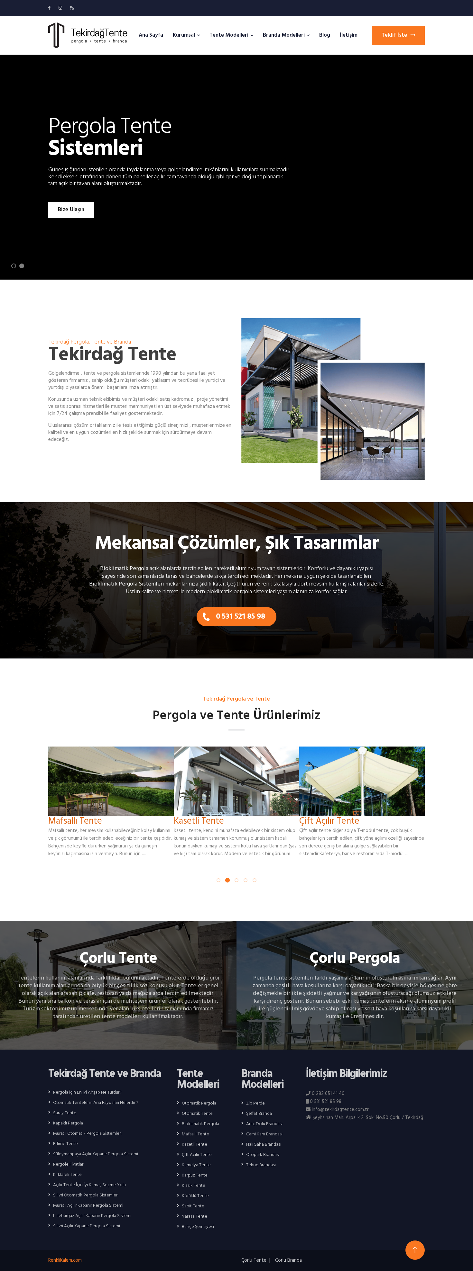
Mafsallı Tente (75, 821)
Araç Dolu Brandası (264, 1124)
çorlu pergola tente (87, 35)
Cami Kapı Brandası (264, 1134)
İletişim (348, 35)
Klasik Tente (193, 1186)
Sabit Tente (193, 1206)
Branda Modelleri (284, 35)
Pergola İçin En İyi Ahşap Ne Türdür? (87, 1092)
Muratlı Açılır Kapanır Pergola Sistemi (88, 1206)
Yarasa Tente (194, 1216)
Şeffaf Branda (259, 1114)
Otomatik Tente (197, 1114)
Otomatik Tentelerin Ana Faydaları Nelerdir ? (95, 1103)
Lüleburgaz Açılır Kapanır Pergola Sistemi (92, 1216)
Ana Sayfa (151, 35)
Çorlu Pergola (355, 958)
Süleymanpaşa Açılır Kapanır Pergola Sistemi (95, 1154)
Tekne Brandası (261, 1165)
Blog (324, 35)
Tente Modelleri (228, 35)
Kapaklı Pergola (68, 1123)
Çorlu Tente (118, 958)
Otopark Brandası (263, 1155)
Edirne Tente (65, 1144)
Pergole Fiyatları (68, 1164)
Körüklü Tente (195, 1196)
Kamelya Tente (196, 1165)
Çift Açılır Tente (329, 821)
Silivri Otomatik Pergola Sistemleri (85, 1195)
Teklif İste (394, 35)
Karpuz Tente (195, 1175)
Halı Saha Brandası (263, 1144)
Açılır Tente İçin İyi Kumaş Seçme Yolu (89, 1185)
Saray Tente (64, 1113)
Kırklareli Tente (67, 1175)
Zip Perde (255, 1103)
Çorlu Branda (288, 1260)
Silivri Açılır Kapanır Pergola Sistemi (86, 1226)
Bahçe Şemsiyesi (198, 1227)
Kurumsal (184, 35)
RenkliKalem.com (65, 1260)
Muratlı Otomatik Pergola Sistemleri (87, 1134)
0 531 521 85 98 (240, 617)
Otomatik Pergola (199, 1103)
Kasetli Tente (199, 821)
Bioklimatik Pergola (200, 1124)
